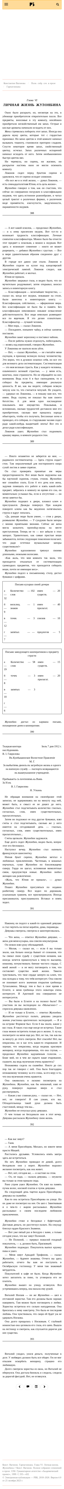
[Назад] (19, 1387)
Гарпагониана (13, 86)
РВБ (32, 4)
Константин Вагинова (14, 83)
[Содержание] (36, 1387)
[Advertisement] (32, 44)
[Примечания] (28, 1387)
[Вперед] (44, 1387)
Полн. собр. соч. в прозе (43, 83)
